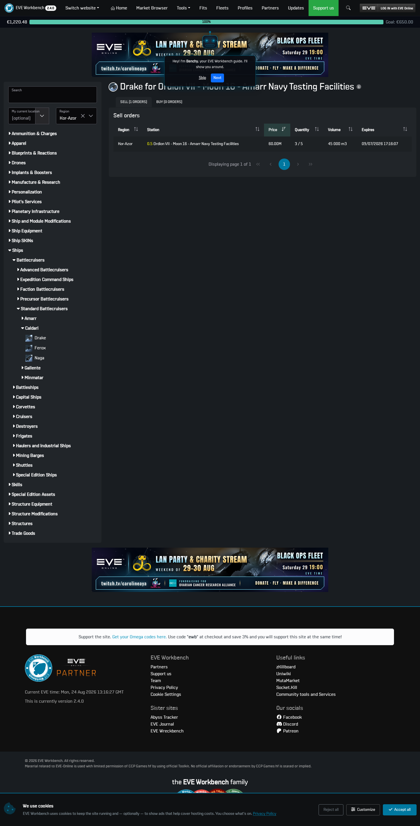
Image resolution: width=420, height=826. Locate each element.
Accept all (402, 810)
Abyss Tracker (164, 717)
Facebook (292, 717)
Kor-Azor (125, 144)
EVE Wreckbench (167, 731)
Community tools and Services (306, 694)
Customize (365, 810)
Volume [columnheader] (334, 130)
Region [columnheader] (123, 130)
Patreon (290, 731)
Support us (161, 674)
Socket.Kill (286, 687)
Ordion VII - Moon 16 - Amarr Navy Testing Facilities (193, 144)
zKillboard (285, 667)
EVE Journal (162, 724)
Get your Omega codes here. (139, 637)
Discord (290, 724)
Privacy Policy (264, 814)
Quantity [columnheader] (302, 130)
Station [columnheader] (153, 130)
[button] (30, 8)
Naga (38, 358)
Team (156, 680)
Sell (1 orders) (133, 102)
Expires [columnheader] (368, 130)
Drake (39, 338)
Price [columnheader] (273, 130)
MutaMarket (288, 680)
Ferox (39, 348)
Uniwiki (283, 674)
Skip (202, 78)
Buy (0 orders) (169, 102)
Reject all (331, 810)
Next (217, 78)
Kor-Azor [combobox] (68, 118)
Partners (159, 667)
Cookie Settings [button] (166, 694)
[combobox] (21, 116)
